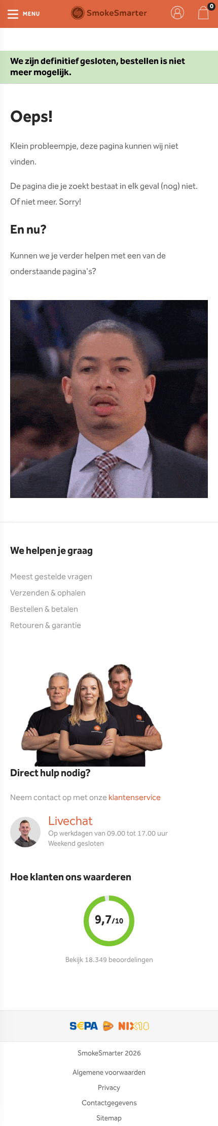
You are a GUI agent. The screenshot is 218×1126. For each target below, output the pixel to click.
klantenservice (134, 797)
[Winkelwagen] (203, 12)
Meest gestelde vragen (51, 577)
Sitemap (109, 1118)
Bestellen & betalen (44, 609)
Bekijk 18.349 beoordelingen (109, 960)
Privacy (109, 1088)
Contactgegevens (109, 1103)
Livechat (70, 821)
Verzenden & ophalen (48, 593)
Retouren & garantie (45, 625)
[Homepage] (109, 12)
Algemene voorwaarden (109, 1072)
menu (31, 14)
